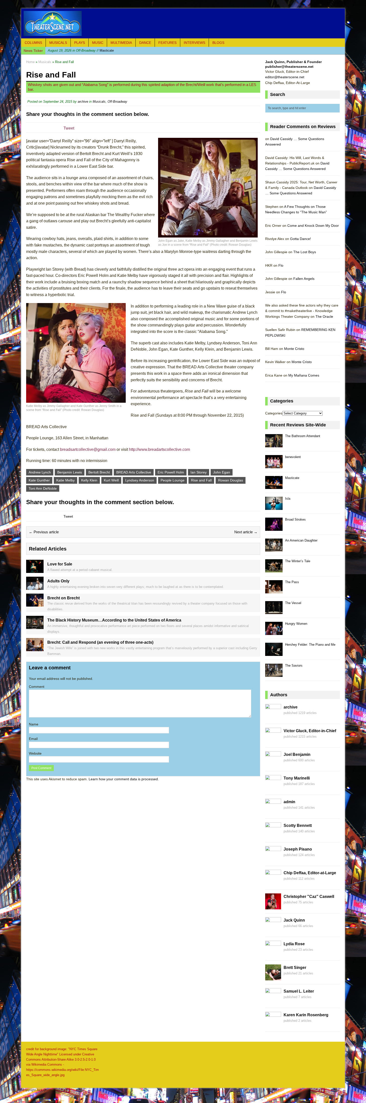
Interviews (194, 43)
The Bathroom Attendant (302, 436)
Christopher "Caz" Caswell (309, 896)
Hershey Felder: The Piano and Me (310, 644)
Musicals (58, 43)
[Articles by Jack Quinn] (273, 930)
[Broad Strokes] (274, 528)
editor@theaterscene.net (284, 77)
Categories (273, 413)
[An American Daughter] (274, 549)
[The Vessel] (274, 611)
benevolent (293, 457)
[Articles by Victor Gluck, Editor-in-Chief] (273, 741)
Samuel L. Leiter (299, 991)
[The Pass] (274, 590)
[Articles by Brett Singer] (273, 978)
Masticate (81, 50)
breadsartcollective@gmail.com (88, 449)
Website (35, 753)
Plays (79, 43)
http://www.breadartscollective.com (159, 449)
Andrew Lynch (40, 472)
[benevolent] (274, 465)
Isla (287, 498)
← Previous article (44, 532)
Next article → (245, 532)
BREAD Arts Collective (133, 472)
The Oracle (324, 316)
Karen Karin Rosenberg (306, 1015)
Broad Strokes (295, 519)
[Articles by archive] (273, 717)
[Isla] (274, 507)
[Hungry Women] (274, 632)
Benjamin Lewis (69, 472)
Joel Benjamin (297, 754)
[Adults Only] (35, 587)
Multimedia (121, 43)
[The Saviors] (274, 674)
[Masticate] (274, 486)
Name (33, 724)
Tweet (68, 128)
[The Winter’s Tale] (274, 569)
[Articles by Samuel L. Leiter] (273, 1001)
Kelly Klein (89, 480)
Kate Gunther (39, 480)
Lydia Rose (294, 944)
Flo (280, 265)
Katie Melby (65, 480)
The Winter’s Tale (297, 561)
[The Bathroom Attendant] (274, 444)
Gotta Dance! (300, 239)
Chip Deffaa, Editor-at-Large (310, 873)
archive (83, 101)
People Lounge (172, 480)
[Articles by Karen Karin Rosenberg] (273, 1025)
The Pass (292, 582)
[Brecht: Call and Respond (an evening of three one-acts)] (35, 648)
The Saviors (294, 665)
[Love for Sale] (35, 570)
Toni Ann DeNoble (43, 488)
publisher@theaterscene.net (289, 67)
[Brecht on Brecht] (35, 604)
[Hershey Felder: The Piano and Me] (274, 653)
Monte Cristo (294, 349)
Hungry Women (296, 624)
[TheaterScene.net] (183, 23)
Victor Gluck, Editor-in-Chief (310, 731)
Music (97, 43)
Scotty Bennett (298, 825)
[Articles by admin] (273, 812)
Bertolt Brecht (99, 472)
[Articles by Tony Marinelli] (273, 788)
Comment (36, 687)
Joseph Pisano (298, 849)
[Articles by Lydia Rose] (273, 954)
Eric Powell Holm (171, 472)
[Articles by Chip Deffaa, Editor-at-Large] (273, 883)
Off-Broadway (117, 101)
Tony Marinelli (297, 778)
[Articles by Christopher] (273, 907)
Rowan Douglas (230, 480)
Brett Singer (295, 967)
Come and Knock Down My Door (313, 226)
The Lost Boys (304, 252)
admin (289, 802)
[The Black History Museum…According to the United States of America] (35, 626)
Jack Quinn (294, 920)
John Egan (221, 472)
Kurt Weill (111, 480)
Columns (33, 43)
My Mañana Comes (303, 375)
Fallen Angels (303, 279)
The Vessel (293, 603)
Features (167, 43)
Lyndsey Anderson (139, 480)
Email (33, 739)
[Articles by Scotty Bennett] (273, 836)
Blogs (218, 43)
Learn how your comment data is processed (123, 779)
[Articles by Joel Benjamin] (273, 765)
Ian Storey (198, 472)
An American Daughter (301, 540)
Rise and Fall (201, 480)
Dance (145, 43)
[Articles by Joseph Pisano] (273, 859)
